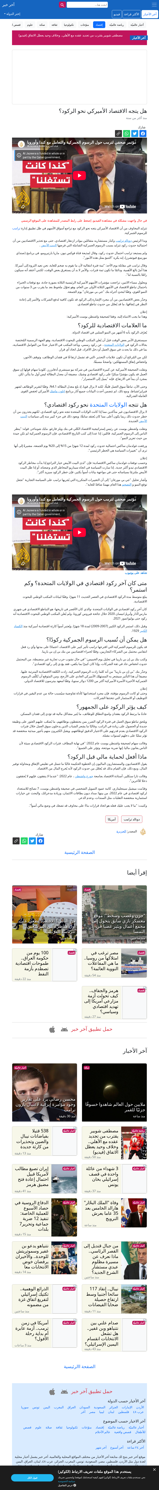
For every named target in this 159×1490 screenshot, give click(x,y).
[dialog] (79, 1478)
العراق (71, 1407)
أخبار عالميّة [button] (137, 25)
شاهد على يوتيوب (136, 573)
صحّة (86, 1067)
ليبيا (101, 1412)
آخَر (83, 1412)
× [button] (154, 1469)
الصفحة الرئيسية (79, 852)
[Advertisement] (79, 77)
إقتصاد (87, 889)
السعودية (99, 1407)
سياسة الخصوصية (66, 1481)
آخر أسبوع (116, 1447)
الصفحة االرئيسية (79, 1366)
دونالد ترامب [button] (132, 819)
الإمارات (127, 1407)
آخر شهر (101, 1447)
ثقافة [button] (54, 25)
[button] (64, 1029)
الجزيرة (121, 831)
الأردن (140, 1407)
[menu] (154, 5)
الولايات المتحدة (114, 345)
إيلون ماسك (57, 391)
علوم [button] (30, 25)
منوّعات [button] (84, 25)
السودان (85, 1407)
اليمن (46, 1407)
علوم (38, 1427)
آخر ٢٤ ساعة (135, 1447)
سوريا (25, 1407)
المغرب (59, 1407)
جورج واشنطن (84, 776)
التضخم (126, 484)
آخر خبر (8, 4)
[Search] (62, 5)
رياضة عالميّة (138, 1130)
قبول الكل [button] (32, 1477)
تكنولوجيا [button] (69, 25)
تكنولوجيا (72, 1427)
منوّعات (87, 1427)
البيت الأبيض (49, 245)
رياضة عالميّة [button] (116, 25)
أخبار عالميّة (20, 1067)
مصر (92, 1412)
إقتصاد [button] (99, 25)
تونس (35, 1407)
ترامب (16, 228)
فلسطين (123, 1412)
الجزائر (113, 1407)
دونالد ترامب (124, 240)
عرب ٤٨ (138, 1412)
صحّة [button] (42, 25)
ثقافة (59, 1427)
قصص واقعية (122, 1432)
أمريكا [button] (112, 819)
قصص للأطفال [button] (12, 25)
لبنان (111, 1412)
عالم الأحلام (102, 1432)
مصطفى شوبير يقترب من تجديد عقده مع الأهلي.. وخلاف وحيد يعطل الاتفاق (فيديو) (71, 35)
